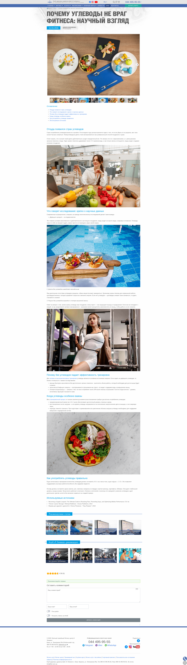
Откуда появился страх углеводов (60, 110)
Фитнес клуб (50, 657)
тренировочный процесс (58, 399)
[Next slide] (137, 64)
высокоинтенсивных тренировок (66, 378)
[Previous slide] (49, 64)
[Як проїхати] (119, 2)
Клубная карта (80, 657)
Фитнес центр (59, 657)
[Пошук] (114, 2)
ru (105, 2)
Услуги (66, 5)
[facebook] (90, 2)
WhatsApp (111, 645)
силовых (52, 378)
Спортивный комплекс (108, 657)
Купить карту (133, 5)
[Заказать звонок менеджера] (185, 659)
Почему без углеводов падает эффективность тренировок (68, 114)
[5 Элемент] (50, 2)
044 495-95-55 (132, 2)
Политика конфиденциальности (62, 659)
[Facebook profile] (126, 646)
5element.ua (62, 644)
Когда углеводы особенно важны (60, 116)
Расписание (76, 5)
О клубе (50, 5)
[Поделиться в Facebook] (138, 640)
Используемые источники (58, 120)
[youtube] (96, 2)
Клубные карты (89, 5)
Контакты (115, 5)
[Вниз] (185, 663)
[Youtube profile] (136, 646)
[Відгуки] (116, 2)
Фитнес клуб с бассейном (93, 657)
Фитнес (59, 5)
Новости (101, 5)
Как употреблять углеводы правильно (62, 118)
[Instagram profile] (130, 646)
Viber (100, 645)
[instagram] (93, 2)
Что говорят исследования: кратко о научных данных (67, 112)
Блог (108, 5)
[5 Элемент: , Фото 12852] (93, 65)
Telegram (89, 645)
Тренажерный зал (69, 657)
